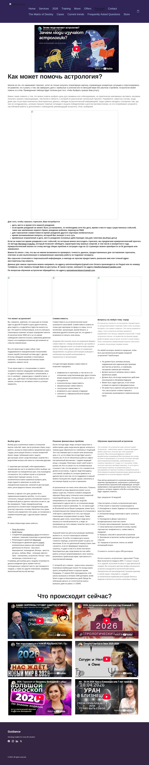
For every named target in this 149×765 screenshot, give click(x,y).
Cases (60, 14)
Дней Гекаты (17, 532)
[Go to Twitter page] (21, 741)
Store (127, 14)
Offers (87, 8)
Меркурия (37, 540)
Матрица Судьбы (26, 244)
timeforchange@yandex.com (107, 267)
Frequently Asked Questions (104, 14)
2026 (55, 8)
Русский (99, 8)
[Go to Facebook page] (9, 741)
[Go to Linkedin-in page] (17, 741)
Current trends (76, 14)
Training (66, 8)
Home (32, 8)
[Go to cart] (138, 11)
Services (44, 8)
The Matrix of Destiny (41, 14)
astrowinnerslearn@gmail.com (80, 270)
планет (41, 542)
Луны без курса (18, 529)
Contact (112, 8)
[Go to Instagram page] (13, 741)
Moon (77, 8)
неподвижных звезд (30, 535)
